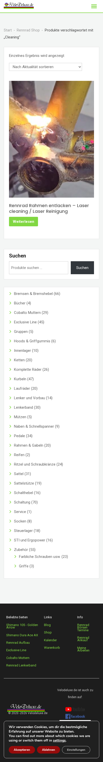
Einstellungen (76, 750)
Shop (48, 632)
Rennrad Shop (28, 30)
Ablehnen (48, 750)
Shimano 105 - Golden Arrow (22, 626)
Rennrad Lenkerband (21, 665)
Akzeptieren (22, 750)
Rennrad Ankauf (83, 639)
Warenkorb (52, 647)
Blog (47, 625)
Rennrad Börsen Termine (83, 627)
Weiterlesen (23, 221)
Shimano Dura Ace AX (22, 635)
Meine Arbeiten (83, 649)
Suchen (17, 256)
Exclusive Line (16, 650)
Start (8, 30)
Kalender (50, 640)
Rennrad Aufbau (18, 642)
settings (59, 740)
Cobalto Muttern (18, 658)
